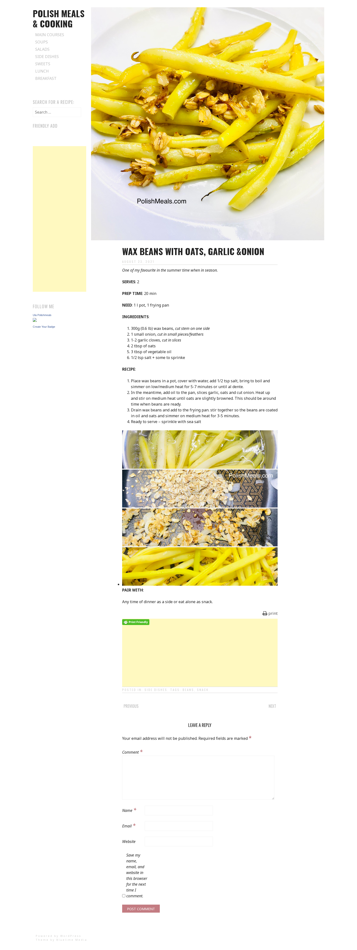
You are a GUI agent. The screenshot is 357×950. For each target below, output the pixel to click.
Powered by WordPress (58, 936)
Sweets (42, 64)
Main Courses (49, 34)
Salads (42, 49)
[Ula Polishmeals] (35, 320)
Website (129, 841)
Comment (132, 751)
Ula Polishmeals (42, 315)
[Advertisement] (200, 659)
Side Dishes (47, 56)
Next (272, 706)
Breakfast (46, 78)
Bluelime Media (71, 940)
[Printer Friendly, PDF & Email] (135, 621)
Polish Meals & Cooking (59, 18)
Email (129, 825)
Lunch (42, 71)
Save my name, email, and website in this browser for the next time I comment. (136, 875)
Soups (41, 42)
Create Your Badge (44, 326)
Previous (131, 706)
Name (129, 809)
